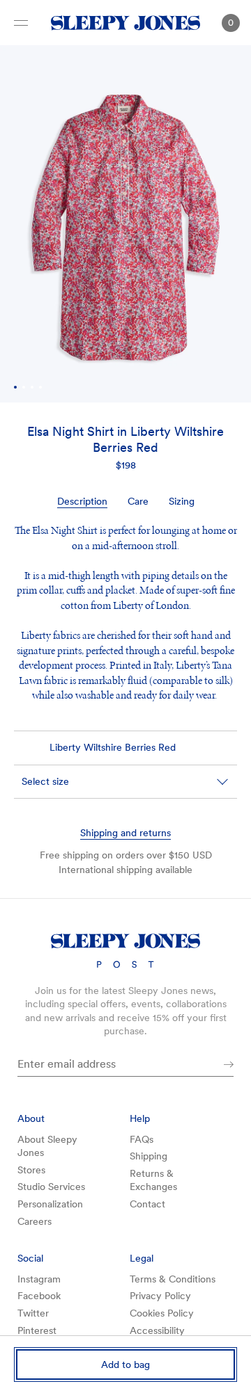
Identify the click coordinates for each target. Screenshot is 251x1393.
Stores (31, 1169)
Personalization (50, 1203)
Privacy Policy (160, 1295)
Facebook (39, 1295)
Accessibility (157, 1330)
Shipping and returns (125, 832)
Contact (147, 1203)
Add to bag (125, 1364)
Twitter (33, 1313)
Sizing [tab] (182, 501)
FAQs (141, 1139)
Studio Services (51, 1186)
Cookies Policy (162, 1313)
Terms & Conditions (172, 1279)
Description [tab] (82, 501)
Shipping (148, 1156)
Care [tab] (138, 501)
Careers (34, 1221)
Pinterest (36, 1330)
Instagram (39, 1279)
